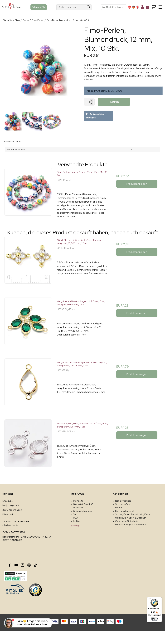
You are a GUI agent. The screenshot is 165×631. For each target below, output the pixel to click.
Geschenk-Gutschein (126, 521)
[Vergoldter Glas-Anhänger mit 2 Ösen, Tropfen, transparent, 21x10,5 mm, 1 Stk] (28, 383)
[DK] (129, 7)
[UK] (137, 7)
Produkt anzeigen (136, 183)
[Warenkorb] (153, 7)
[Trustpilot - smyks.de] (15, 576)
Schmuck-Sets (122, 504)
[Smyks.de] (11, 7)
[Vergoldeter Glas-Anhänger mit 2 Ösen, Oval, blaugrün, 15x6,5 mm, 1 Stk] (28, 322)
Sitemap (75, 525)
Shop (75, 514)
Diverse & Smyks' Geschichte (130, 524)
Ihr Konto (77, 521)
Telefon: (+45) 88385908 (15, 521)
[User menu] (142, 7)
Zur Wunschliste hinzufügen (95, 116)
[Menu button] (160, 7)
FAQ (75, 517)
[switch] (154, 619)
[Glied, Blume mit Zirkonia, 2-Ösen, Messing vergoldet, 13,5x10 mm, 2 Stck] (28, 261)
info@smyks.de (10, 525)
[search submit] (89, 7)
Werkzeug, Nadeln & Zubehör (130, 517)
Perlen (118, 507)
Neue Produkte (123, 500)
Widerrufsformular (82, 511)
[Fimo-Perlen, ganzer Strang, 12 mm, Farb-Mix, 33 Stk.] (28, 193)
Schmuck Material (124, 511)
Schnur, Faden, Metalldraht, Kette (132, 514)
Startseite (78, 500)
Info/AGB (78, 507)
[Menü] (150, 599)
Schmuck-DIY (38, 7)
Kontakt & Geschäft (83, 504)
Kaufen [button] (114, 101)
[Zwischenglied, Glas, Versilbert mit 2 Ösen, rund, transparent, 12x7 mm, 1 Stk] (28, 445)
